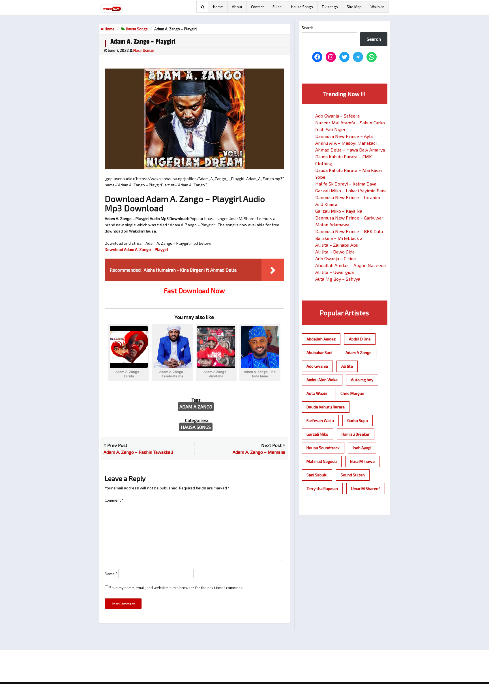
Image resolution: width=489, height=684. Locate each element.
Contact (257, 7)
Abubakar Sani (319, 352)
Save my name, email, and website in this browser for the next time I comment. (176, 587)
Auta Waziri (316, 393)
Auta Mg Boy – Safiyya (337, 279)
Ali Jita (347, 366)
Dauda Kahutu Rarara (325, 406)
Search (307, 27)
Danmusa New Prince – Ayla (344, 136)
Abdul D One (360, 338)
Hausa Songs (302, 7)
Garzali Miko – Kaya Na (338, 211)
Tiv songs (330, 7)
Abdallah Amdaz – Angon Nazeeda (350, 265)
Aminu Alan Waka (322, 379)
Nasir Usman (143, 50)
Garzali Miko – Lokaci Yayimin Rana (351, 190)
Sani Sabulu (316, 474)
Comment (114, 500)
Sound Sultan (353, 474)
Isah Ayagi (362, 447)
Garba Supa (357, 420)
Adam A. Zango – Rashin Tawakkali (138, 452)
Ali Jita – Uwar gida (334, 272)
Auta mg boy (362, 379)
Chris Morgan (352, 393)
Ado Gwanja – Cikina (335, 258)
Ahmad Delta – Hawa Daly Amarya (350, 149)
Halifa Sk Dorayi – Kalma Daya (345, 183)
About (237, 7)
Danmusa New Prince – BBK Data (349, 231)
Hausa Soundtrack (323, 447)
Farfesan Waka (320, 420)
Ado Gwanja (317, 366)
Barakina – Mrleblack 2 (339, 238)
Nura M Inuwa (362, 461)
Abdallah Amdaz (321, 338)
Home (218, 7)
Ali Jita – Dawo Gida (335, 251)
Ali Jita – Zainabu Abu (336, 245)
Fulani (277, 7)
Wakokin (377, 7)
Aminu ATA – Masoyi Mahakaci (346, 143)
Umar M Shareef (365, 488)
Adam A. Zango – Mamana (259, 452)
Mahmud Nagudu (321, 461)
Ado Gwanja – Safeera (337, 115)
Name (111, 574)
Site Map (354, 7)
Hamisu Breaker (356, 434)
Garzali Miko (317, 434)
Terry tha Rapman (322, 488)
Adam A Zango (195, 406)
